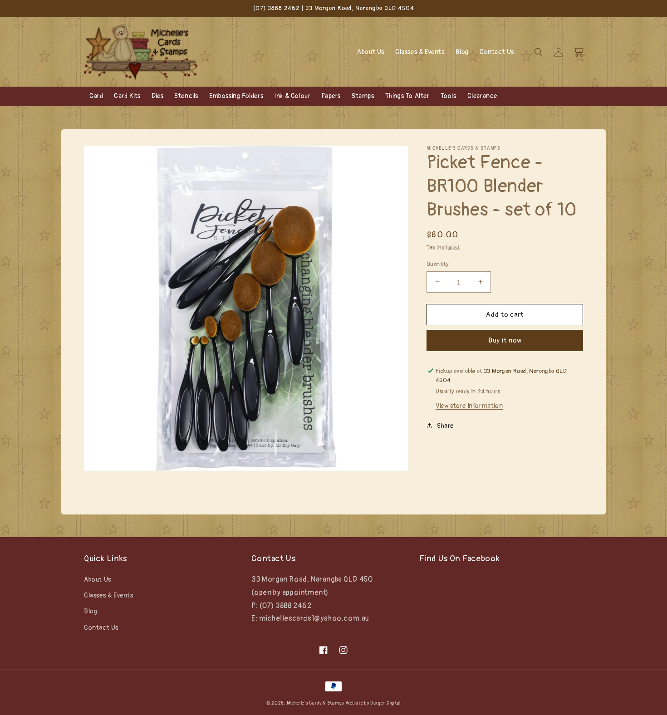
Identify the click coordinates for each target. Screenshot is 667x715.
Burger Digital (385, 703)
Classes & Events (108, 595)
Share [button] (445, 426)
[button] (539, 52)
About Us (97, 579)
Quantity (438, 263)
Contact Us (101, 628)
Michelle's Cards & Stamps (315, 703)
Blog (90, 611)
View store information (469, 406)
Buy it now (505, 340)
